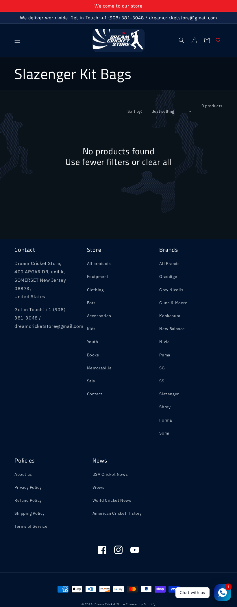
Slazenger (169, 393)
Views (98, 487)
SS (161, 381)
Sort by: (134, 111)
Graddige (168, 276)
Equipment (97, 276)
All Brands (169, 263)
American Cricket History (117, 513)
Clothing (95, 289)
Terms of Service (31, 526)
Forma (165, 420)
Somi (164, 433)
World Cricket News (112, 500)
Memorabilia (99, 368)
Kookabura (169, 315)
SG (162, 368)
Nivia (164, 341)
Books (93, 355)
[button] (17, 40)
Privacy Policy (28, 487)
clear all (157, 162)
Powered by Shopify (140, 604)
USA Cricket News (110, 474)
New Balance (172, 328)
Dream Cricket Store (110, 604)
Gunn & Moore (173, 302)
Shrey (165, 406)
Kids (91, 328)
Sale (91, 381)
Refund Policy (28, 500)
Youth (92, 341)
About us (23, 474)
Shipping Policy (29, 513)
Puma (164, 355)
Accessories (99, 315)
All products (99, 263)
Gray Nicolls (171, 289)
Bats (91, 302)
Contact (94, 393)
